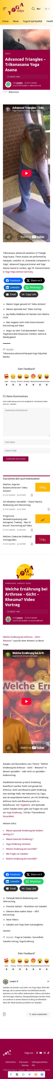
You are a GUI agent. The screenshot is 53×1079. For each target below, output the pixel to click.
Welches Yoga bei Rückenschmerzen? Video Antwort (15, 487)
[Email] (36, 1074)
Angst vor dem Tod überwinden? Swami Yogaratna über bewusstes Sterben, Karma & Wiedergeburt (24, 333)
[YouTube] (41, 1053)
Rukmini (19, 83)
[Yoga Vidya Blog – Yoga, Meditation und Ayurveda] (7, 1053)
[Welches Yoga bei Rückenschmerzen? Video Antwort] (42, 487)
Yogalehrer (25, 804)
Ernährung (10, 583)
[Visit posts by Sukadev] (8, 619)
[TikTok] (48, 1053)
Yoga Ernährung (14, 812)
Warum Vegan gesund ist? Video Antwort (26, 303)
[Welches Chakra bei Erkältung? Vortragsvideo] (42, 539)
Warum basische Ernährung (19, 839)
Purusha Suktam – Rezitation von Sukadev (26, 906)
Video (7, 53)
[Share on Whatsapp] (23, 1074)
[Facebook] (37, 1053)
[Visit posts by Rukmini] (8, 84)
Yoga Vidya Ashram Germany (19, 271)
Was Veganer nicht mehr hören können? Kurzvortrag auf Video (23, 324)
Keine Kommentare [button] (39, 1014)
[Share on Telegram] (29, 1074)
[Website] (48, 981)
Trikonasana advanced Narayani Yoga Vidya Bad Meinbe (25, 355)
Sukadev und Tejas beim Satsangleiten (24, 924)
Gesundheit (8, 816)
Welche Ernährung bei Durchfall (21, 848)
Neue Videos (12, 919)
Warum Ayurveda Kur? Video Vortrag (23, 309)
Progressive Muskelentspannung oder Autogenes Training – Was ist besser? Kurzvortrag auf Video (17, 520)
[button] (5, 9)
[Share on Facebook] (11, 1074)
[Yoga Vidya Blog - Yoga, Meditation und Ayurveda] (16, 9)
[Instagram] (44, 1053)
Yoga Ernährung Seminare (18, 843)
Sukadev (21, 583)
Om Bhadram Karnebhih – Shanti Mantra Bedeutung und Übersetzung (22, 503)
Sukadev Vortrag (10, 941)
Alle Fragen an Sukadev (17, 853)
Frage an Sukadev (23, 937)
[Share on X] (17, 1074)
